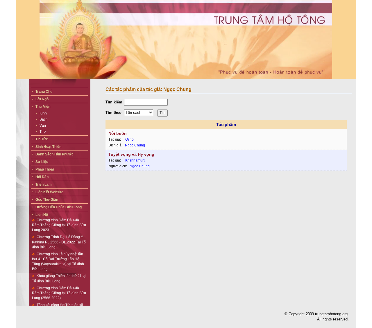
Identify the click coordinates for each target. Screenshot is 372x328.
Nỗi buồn (117, 133)
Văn (43, 125)
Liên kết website (49, 192)
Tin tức (41, 139)
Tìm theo (113, 112)
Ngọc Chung (135, 145)
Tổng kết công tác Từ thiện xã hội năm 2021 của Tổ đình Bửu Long (57, 304)
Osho (129, 139)
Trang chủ (43, 91)
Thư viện (42, 107)
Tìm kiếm (113, 102)
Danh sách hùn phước (54, 154)
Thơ (43, 132)
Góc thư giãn (46, 200)
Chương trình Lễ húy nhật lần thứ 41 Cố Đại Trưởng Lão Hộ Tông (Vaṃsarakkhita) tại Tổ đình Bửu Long (58, 256)
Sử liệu (41, 162)
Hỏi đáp (42, 177)
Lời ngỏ (42, 99)
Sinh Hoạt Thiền (48, 147)
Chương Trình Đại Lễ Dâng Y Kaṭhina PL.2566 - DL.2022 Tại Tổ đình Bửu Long (59, 237)
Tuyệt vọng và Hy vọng (131, 154)
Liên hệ (41, 215)
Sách (44, 119)
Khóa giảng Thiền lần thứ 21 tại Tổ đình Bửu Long (59, 273)
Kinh (43, 113)
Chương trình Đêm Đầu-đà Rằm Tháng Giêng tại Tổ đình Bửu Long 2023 (59, 220)
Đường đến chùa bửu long (58, 207)
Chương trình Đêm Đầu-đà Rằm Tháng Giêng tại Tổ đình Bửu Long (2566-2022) (59, 288)
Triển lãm (43, 184)
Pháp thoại (44, 169)
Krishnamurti (135, 160)
